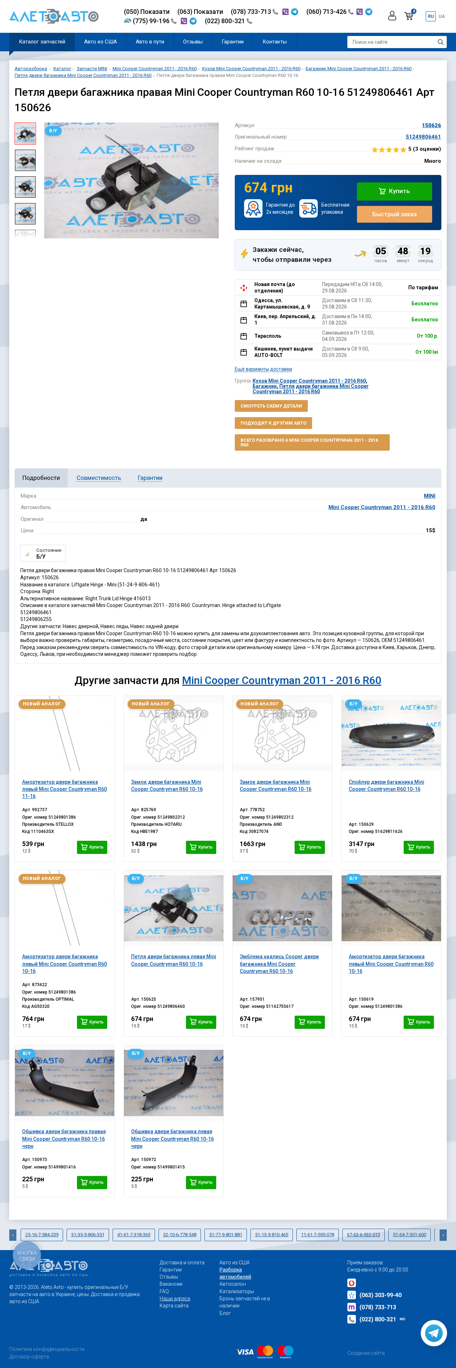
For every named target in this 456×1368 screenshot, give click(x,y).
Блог (225, 1313)
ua (442, 16)
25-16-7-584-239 (41, 1234)
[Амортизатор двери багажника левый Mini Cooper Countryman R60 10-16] (64, 908)
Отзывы (193, 41)
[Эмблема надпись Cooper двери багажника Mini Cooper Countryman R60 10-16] (282, 908)
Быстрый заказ (394, 214)
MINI (429, 496)
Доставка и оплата (182, 1262)
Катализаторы (236, 1291)
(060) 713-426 (327, 11)
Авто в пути (150, 41)
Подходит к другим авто (273, 423)
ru (431, 16)
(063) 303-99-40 (380, 1295)
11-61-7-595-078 (317, 1234)
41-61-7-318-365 (133, 1234)
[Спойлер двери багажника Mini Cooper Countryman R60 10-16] (391, 733)
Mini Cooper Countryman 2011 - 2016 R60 (381, 507)
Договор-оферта (29, 1356)
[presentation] (46, 180)
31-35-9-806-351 (87, 1234)
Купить (399, 191)
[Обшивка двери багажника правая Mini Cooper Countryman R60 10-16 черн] (64, 1083)
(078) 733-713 (252, 11)
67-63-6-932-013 (363, 1234)
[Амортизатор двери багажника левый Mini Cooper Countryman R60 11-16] (64, 733)
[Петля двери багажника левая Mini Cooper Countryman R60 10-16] (173, 908)
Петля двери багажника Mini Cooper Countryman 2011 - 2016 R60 (311, 388)
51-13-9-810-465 (271, 1234)
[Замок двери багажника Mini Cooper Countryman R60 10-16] (173, 733)
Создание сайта (366, 1353)
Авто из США (100, 41)
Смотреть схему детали (271, 406)
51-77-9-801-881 (225, 1234)
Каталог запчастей (42, 41)
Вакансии (171, 1284)
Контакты (275, 41)
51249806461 (423, 137)
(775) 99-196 (152, 21)
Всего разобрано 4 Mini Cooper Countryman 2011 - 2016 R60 (309, 442)
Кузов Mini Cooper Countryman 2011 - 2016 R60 (309, 381)
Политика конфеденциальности (46, 1349)
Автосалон (232, 1284)
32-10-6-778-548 (179, 1234)
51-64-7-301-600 (409, 1234)
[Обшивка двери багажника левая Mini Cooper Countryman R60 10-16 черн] (173, 1083)
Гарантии (233, 41)
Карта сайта (174, 1306)
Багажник (265, 386)
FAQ (164, 1291)
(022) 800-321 (226, 21)
